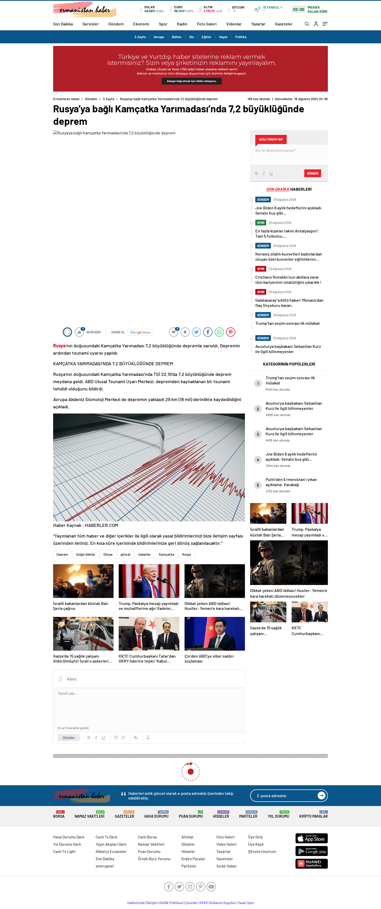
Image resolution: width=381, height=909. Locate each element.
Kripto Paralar (313, 814)
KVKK (204, 903)
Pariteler (248, 814)
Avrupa (159, 37)
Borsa (59, 814)
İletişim (152, 903)
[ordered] (115, 737)
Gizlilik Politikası (171, 903)
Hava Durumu (156, 814)
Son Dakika (63, 23)
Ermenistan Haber (66, 99)
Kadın (182, 23)
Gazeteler (284, 23)
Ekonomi (141, 23)
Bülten (176, 37)
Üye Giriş (255, 837)
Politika (240, 37)
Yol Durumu (278, 814)
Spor (163, 23)
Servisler (90, 23)
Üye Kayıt (256, 844)
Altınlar (187, 837)
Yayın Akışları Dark (111, 844)
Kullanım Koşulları (223, 903)
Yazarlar (258, 23)
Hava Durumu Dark (68, 837)
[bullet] (123, 737)
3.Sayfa (140, 37)
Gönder (69, 737)
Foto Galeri (207, 23)
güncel (125, 554)
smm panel (105, 866)
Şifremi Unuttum (262, 851)
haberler (144, 554)
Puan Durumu (191, 814)
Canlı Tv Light (64, 851)
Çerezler (191, 903)
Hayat (223, 37)
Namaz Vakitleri (89, 814)
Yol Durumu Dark (67, 844)
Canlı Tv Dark (106, 837)
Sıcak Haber (226, 866)
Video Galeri (226, 844)
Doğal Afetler (85, 554)
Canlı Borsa (147, 837)
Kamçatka (166, 554)
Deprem (62, 554)
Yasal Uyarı (246, 903)
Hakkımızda (136, 903)
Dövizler (188, 844)
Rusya (186, 554)
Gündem (116, 23)
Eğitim (206, 37)
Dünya (107, 554)
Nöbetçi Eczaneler (111, 851)
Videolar (234, 23)
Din (191, 37)
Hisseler (221, 814)
